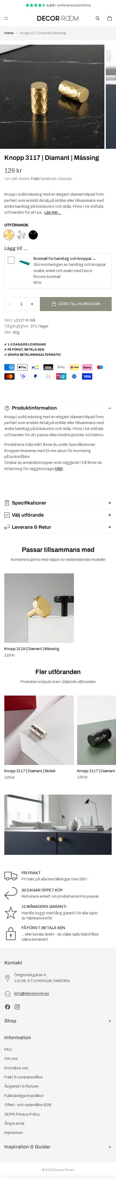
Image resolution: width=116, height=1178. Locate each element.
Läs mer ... (53, 212)
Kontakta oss (16, 1068)
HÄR (59, 469)
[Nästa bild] (106, 738)
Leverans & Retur (31, 527)
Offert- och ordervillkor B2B (28, 1105)
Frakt (35, 179)
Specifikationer (29, 503)
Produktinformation (34, 408)
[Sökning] (98, 18)
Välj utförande (28, 515)
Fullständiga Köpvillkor (23, 1096)
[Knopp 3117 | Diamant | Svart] (33, 234)
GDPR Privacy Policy (22, 1114)
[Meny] (6, 18)
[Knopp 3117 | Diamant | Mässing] (8, 234)
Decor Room (64, 1170)
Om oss (11, 1059)
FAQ (8, 1049)
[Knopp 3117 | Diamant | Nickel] (21, 234)
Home (8, 33)
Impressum (13, 1133)
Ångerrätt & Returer (21, 1086)
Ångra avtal (14, 1123)
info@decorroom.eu (31, 994)
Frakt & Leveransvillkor (23, 1077)
